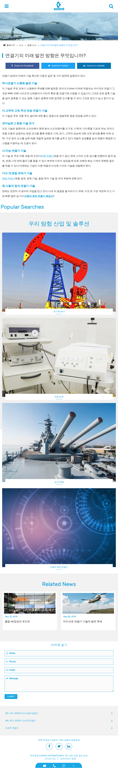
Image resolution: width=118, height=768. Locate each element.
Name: (12, 653)
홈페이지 (10, 45)
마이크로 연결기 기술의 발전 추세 (82, 621)
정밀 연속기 (8, 178)
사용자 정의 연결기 (59, 567)
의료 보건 (59, 396)
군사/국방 (59, 482)
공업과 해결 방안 (72, 740)
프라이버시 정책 (68, 758)
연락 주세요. (44, 740)
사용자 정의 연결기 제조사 (38, 196)
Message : (14, 678)
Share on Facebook (23, 65)
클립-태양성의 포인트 (17, 621)
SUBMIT (11, 696)
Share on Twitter (60, 65)
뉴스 (21, 45)
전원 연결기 (47, 156)
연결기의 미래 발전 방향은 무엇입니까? (59, 45)
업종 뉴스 (31, 45)
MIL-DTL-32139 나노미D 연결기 (20, 720)
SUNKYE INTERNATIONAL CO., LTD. (56, 755)
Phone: (12, 661)
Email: (12, 670)
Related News (59, 584)
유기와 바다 (59, 311)
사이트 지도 (50, 758)
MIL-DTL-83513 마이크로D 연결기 (21, 713)
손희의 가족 (57, 740)
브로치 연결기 (12, 728)
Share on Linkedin (96, 65)
